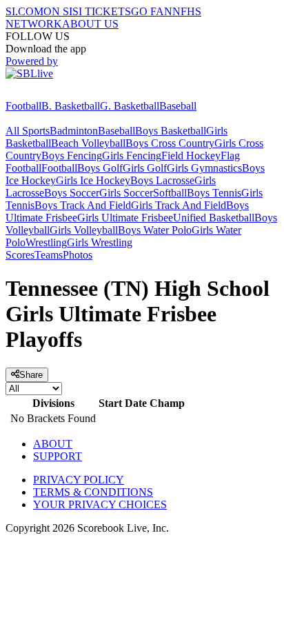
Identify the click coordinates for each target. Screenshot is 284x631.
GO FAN (151, 11)
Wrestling (46, 242)
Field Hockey (191, 155)
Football (23, 106)
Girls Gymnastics (204, 168)
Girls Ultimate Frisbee (125, 217)
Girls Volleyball (84, 230)
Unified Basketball (213, 217)
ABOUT (52, 444)
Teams (48, 255)
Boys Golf (100, 168)
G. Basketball (129, 106)
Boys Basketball (170, 131)
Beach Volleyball (88, 143)
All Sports (28, 131)
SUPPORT (57, 456)
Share (31, 375)
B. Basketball (70, 106)
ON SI (57, 11)
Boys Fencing (71, 155)
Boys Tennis (214, 193)
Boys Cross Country (169, 143)
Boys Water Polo (155, 230)
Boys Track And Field (82, 205)
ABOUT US (90, 24)
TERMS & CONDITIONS (93, 492)
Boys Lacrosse (162, 180)
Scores (20, 255)
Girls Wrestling (99, 242)
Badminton (74, 131)
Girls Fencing (131, 155)
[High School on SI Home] (59, 93)
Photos (77, 255)
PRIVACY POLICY (78, 479)
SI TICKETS (101, 11)
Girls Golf (145, 168)
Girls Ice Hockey (93, 180)
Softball (170, 193)
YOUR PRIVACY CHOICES (100, 504)
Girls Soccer (126, 193)
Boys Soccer (71, 193)
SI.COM (24, 11)
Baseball (177, 106)
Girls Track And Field (178, 205)
